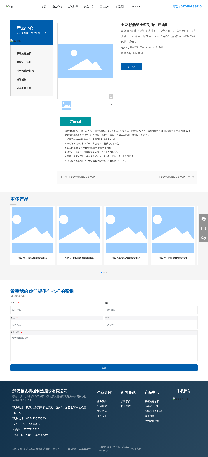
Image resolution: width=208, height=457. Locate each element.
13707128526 (30, 429)
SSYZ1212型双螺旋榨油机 (173, 258)
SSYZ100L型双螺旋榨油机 (79, 258)
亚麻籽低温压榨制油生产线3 (81, 177)
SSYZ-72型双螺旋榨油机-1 (126, 258)
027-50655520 (36, 418)
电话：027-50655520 (187, 6)
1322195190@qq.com (34, 434)
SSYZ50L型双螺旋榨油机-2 (32, 258)
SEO (105, 450)
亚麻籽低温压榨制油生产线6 (171, 177)
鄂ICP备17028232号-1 (79, 448)
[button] (101, 272)
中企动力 (116, 446)
